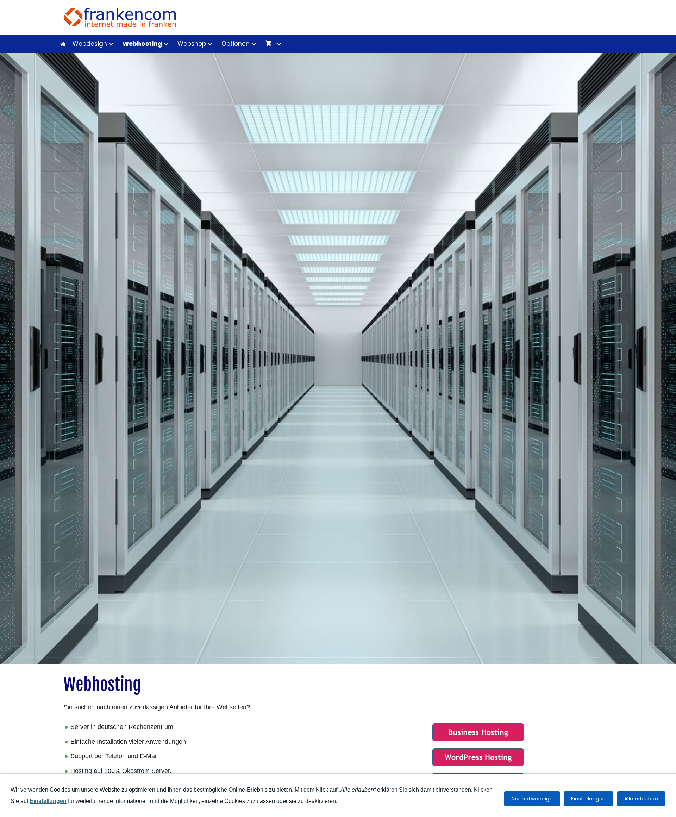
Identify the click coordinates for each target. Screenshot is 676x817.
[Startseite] (62, 44)
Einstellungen (588, 798)
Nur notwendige (532, 798)
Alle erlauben (641, 798)
